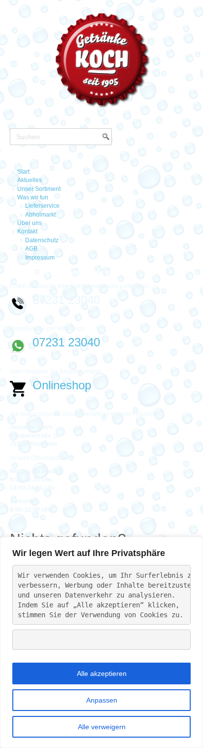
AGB (31, 248)
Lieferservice (42, 205)
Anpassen (101, 700)
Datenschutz (42, 240)
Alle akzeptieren (102, 673)
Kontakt (27, 231)
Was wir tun (32, 197)
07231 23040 (66, 342)
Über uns (29, 223)
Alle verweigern (102, 727)
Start (23, 171)
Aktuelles (29, 180)
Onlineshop (62, 385)
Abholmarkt (40, 214)
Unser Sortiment (39, 189)
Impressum (40, 257)
